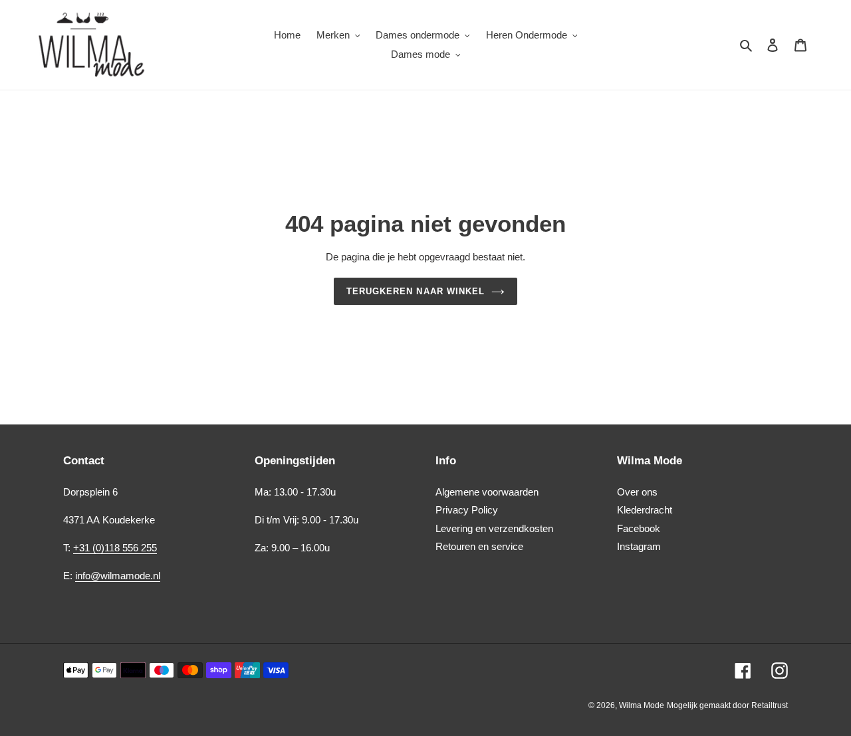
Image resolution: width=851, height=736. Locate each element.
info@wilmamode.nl (117, 575)
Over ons (637, 492)
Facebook (638, 528)
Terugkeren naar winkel (415, 291)
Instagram (639, 546)
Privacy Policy (466, 509)
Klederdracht (644, 509)
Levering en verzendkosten (494, 528)
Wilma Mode (641, 705)
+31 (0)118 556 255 (115, 547)
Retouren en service (479, 546)
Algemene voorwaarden (487, 492)
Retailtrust (769, 705)
